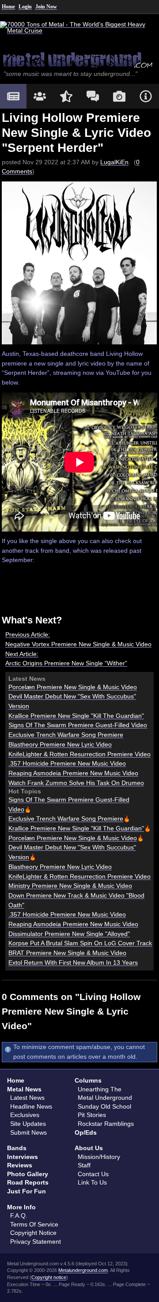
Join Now (46, 7)
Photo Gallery (27, 1173)
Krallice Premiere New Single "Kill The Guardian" (76, 715)
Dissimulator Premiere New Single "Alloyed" (69, 933)
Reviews (19, 1165)
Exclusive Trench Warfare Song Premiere (65, 734)
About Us (89, 1147)
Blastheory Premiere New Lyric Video (60, 744)
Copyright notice (48, 1277)
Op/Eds (86, 1132)
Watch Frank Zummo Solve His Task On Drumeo (76, 782)
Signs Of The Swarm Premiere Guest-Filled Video (77, 724)
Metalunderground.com (83, 1270)
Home (8, 7)
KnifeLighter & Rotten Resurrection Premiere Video (79, 754)
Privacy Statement (35, 1241)
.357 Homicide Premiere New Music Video (67, 763)
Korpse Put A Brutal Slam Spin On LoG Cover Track (80, 943)
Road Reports (28, 1182)
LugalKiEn (114, 162)
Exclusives (24, 1114)
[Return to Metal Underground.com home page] (79, 59)
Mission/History (99, 1156)
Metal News (24, 1089)
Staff (84, 1165)
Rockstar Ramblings (106, 1123)
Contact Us (93, 1173)
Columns (88, 1080)
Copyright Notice (33, 1232)
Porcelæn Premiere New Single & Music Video (72, 687)
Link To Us (92, 1182)
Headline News (31, 1106)
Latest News (27, 1097)
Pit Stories (92, 1114)
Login (25, 7)
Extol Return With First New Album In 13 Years (73, 962)
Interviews (22, 1156)
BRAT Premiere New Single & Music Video (67, 952)
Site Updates (28, 1123)
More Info (21, 1207)
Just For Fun (26, 1191)
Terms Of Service (34, 1224)
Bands (16, 1147)
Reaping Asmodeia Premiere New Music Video (73, 773)
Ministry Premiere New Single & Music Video (70, 885)
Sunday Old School (104, 1106)
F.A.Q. (18, 1215)
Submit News (28, 1132)
